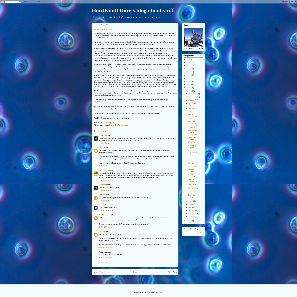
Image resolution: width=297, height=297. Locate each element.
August (191, 108)
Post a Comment (102, 262)
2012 (189, 81)
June (191, 201)
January (192, 217)
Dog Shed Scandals (192, 180)
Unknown (102, 147)
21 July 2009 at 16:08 (106, 227)
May (190, 204)
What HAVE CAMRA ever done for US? (192, 124)
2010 (189, 88)
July (190, 111)
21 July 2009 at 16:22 (106, 248)
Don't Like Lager (191, 196)
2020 (189, 59)
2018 (189, 62)
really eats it (106, 44)
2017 (189, 65)
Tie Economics (193, 159)
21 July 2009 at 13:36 (106, 180)
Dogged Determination (193, 116)
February (192, 214)
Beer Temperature (193, 153)
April (190, 207)
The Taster (192, 163)
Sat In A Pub (103, 170)
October (192, 100)
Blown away (192, 142)
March (191, 210)
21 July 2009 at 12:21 (106, 143)
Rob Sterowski (104, 215)
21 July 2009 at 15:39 (106, 200)
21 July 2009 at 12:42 (106, 166)
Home (135, 272)
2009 (189, 91)
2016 (189, 69)
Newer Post (98, 272)
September (193, 103)
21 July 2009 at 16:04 (106, 210)
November (193, 97)
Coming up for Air (192, 138)
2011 (189, 84)
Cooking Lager (104, 205)
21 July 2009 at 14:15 (106, 190)
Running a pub (123, 125)
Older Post (172, 272)
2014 (189, 75)
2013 (189, 78)
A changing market (192, 147)
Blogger (160, 292)
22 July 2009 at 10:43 (106, 258)
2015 (189, 72)
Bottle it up (192, 185)
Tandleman (103, 135)
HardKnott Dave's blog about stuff (133, 10)
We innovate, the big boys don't (193, 132)
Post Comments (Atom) (140, 278)
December (193, 94)
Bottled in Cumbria (192, 175)
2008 (189, 221)
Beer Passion (193, 166)
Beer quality (113, 125)
